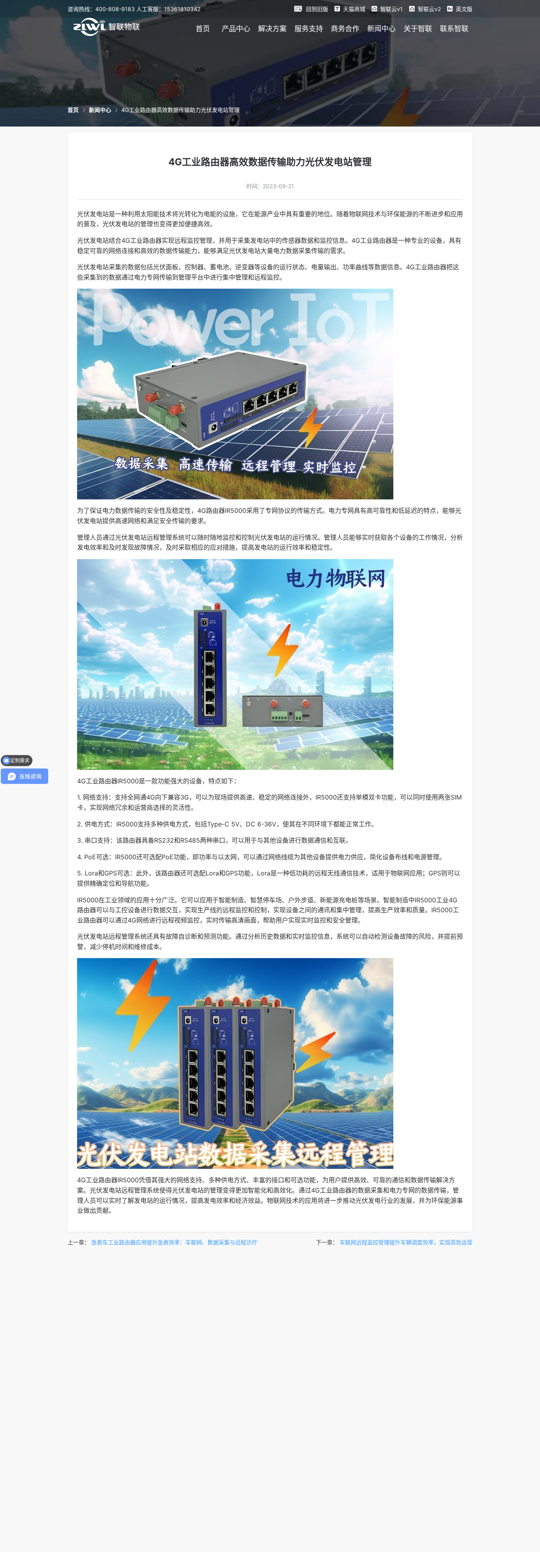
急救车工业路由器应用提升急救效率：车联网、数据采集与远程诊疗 (174, 1242)
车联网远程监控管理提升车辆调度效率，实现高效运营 (406, 1242)
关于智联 (418, 29)
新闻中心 (381, 29)
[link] (73, 109)
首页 (203, 29)
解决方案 (272, 29)
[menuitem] (203, 28)
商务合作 (345, 29)
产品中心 (236, 29)
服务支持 (309, 29)
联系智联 (454, 29)
